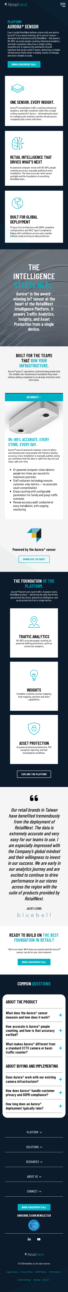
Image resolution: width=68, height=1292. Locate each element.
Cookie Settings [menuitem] (24, 1280)
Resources (32, 1162)
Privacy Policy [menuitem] (27, 1272)
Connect (32, 1191)
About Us (32, 1176)
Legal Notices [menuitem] (12, 1272)
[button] (63, 4)
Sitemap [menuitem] (36, 1280)
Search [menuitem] (46, 1280)
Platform (32, 1132)
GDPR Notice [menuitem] (40, 1272)
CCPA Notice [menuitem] (54, 1272)
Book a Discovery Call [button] (24, 64)
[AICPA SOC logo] (34, 1229)
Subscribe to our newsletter (34, 1215)
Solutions (32, 1147)
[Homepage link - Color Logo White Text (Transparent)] (34, 1254)
